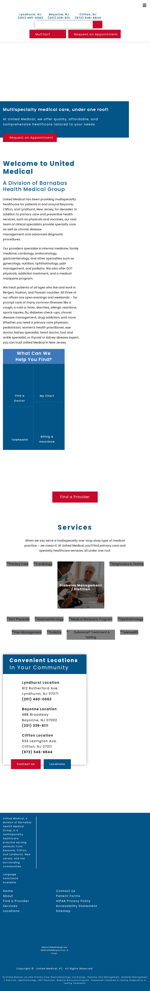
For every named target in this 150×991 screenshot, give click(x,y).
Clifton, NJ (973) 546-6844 (88, 16)
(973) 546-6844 (37, 752)
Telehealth (19, 439)
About (8, 896)
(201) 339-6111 (35, 725)
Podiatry (92, 977)
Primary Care (41, 977)
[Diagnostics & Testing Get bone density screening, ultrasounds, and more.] (126, 563)
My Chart (47, 396)
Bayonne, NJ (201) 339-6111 (59, 16)
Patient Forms (68, 896)
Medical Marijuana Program (73, 980)
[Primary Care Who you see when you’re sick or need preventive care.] (17, 563)
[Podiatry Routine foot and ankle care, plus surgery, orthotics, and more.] (54, 632)
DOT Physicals (47, 980)
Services (75, 527)
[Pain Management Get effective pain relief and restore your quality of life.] (27, 632)
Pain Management (109, 977)
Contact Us (26, 764)
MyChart (42, 34)
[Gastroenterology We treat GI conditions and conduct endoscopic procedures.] (49, 619)
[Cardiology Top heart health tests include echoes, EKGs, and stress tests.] (43, 563)
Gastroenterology (61, 977)
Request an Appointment (96, 34)
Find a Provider (75, 453)
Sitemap (63, 911)
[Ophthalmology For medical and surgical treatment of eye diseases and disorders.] (130, 619)
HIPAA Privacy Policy (73, 901)
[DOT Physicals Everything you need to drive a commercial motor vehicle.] (18, 619)
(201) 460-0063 (37, 699)
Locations (57, 764)
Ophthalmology (27, 980)
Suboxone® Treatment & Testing (109, 980)
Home (8, 891)
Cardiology (79, 977)
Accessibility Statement (76, 906)
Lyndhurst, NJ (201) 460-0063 (30, 16)
